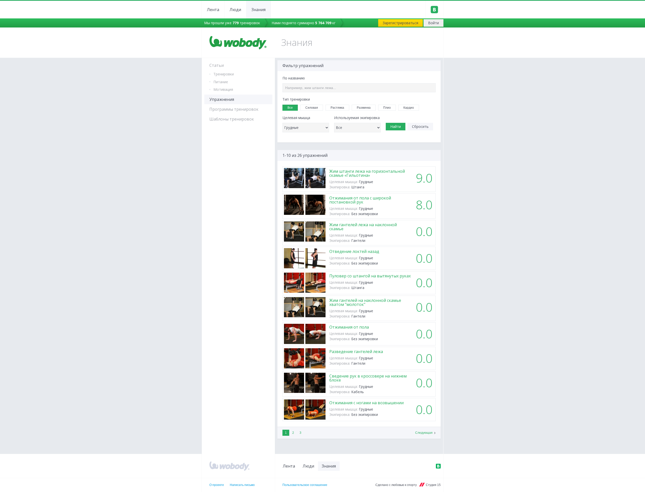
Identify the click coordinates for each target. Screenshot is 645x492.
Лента (213, 9)
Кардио (408, 107)
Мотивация (223, 89)
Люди (235, 9)
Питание (220, 81)
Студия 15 (433, 485)
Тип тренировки (296, 99)
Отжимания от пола (349, 327)
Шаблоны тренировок (231, 119)
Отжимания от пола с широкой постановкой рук (360, 200)
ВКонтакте (438, 466)
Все (290, 107)
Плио (387, 107)
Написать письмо (242, 485)
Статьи (216, 65)
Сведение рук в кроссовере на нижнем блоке (368, 378)
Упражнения (221, 99)
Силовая (311, 107)
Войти (433, 22)
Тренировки (223, 74)
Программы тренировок (234, 109)
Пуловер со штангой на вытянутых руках (370, 276)
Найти (395, 126)
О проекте (216, 485)
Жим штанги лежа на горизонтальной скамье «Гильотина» (367, 173)
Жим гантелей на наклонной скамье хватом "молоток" (365, 302)
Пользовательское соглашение (304, 485)
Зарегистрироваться (400, 22)
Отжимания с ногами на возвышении (366, 403)
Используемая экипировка (357, 118)
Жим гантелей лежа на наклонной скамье (363, 226)
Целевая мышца (296, 118)
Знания (258, 9)
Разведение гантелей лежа (356, 351)
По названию (293, 78)
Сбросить (420, 126)
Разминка (364, 107)
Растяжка (337, 107)
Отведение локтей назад (354, 251)
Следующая (424, 433)
